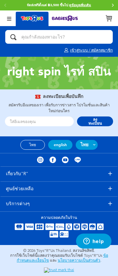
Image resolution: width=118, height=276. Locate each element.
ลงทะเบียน (95, 121)
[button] (112, 5)
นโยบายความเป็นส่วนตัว (79, 260)
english (60, 145)
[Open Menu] (9, 18)
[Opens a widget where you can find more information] (93, 242)
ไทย (32, 145)
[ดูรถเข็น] (109, 18)
